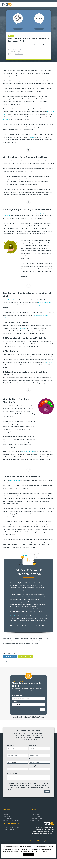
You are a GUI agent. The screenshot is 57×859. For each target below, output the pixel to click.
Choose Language (29, 1)
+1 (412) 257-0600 (35, 816)
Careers (5, 814)
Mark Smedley (19, 54)
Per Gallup (13, 616)
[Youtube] (38, 841)
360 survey (49, 362)
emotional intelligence (28, 451)
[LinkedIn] (31, 841)
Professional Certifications (11, 820)
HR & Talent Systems (25, 656)
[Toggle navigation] (53, 4)
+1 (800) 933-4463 (31, 739)
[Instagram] (45, 841)
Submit (42, 710)
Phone (31, 752)
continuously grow (37, 305)
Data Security (7, 816)
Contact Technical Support (38, 820)
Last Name (32, 745)
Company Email (17, 695)
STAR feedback (22, 328)
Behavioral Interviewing (9, 827)
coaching (8, 86)
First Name (10, 745)
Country (14, 702)
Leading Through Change (9, 829)
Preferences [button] (47, 851)
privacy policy (37, 717)
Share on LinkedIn (12, 662)
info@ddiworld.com (36, 818)
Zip (30, 759)
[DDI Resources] (53, 841)
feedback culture (14, 480)
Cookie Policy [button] (17, 851)
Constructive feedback (9, 300)
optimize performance (28, 86)
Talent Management (10, 656)
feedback (41, 483)
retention (32, 137)
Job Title (9, 766)
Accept (28, 854)
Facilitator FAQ (7, 818)
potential (5, 119)
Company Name (34, 766)
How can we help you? (14, 773)
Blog (18, 827)
